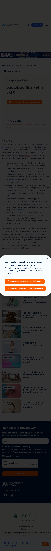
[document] (25, 275)
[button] (48, 258)
